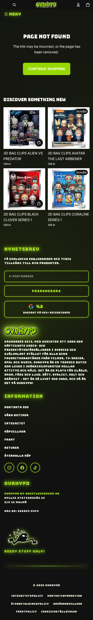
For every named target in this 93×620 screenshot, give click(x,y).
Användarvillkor (67, 603)
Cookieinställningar (59, 611)
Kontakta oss (16, 407)
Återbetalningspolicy (30, 603)
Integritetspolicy (27, 595)
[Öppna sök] (14, 4)
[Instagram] (9, 467)
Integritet (14, 423)
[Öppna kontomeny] (78, 4)
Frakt (9, 439)
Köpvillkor (15, 431)
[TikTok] (35, 467)
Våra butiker (16, 415)
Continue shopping (46, 69)
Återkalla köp (17, 456)
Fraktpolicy (26, 611)
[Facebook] (22, 467)
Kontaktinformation (64, 595)
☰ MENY (12, 14)
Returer (11, 448)
